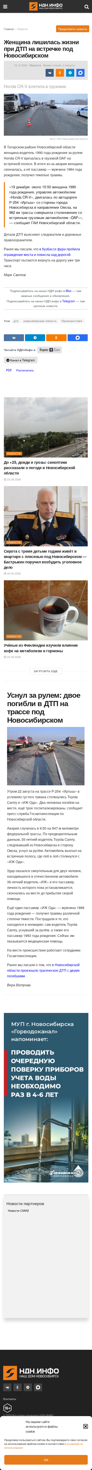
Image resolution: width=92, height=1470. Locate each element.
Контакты (9, 1399)
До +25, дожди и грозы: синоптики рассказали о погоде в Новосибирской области (39, 467)
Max (68, 291)
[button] (85, 1426)
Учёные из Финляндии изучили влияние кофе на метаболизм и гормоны (41, 647)
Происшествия (72, 321)
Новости (22, 29)
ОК (46, 1460)
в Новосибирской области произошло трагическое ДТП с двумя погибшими (43, 970)
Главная (9, 29)
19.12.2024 (20, 65)
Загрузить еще (46, 671)
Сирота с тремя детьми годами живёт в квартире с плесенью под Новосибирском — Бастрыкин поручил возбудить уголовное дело (45, 559)
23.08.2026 (13, 479)
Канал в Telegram (22, 360)
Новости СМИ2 (18, 1210)
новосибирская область (40, 321)
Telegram (68, 301)
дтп (16, 321)
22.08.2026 (13, 573)
